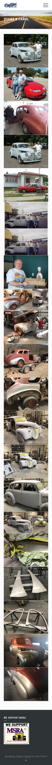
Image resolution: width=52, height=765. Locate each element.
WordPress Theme (15, 756)
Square (28, 756)
